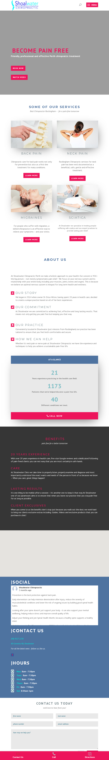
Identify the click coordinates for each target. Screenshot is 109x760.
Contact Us (18, 757)
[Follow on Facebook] (12, 654)
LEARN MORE (31, 175)
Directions (90, 757)
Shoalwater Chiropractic (30, 587)
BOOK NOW (18, 68)
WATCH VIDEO (19, 77)
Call (54, 757)
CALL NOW (55, 416)
